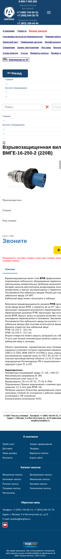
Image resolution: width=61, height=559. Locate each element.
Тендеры (34, 448)
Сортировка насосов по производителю (23, 36)
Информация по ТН (18, 60)
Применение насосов (31, 42)
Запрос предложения (28, 47)
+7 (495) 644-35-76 (27, 15)
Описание (10, 269)
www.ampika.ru (34, 553)
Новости (22, 31)
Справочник (9, 47)
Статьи (24, 53)
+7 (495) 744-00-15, (28, 12)
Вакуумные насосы (12, 474)
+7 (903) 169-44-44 (27, 23)
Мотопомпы (9, 492)
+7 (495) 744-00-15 (23, 509)
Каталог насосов (38, 31)
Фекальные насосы (40, 479)
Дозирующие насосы (41, 474)
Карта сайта (36, 457)
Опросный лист (10, 42)
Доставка (46, 47)
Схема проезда (10, 53)
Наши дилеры (10, 453)
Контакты (8, 457)
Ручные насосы (10, 483)
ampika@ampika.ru (20, 518)
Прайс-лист (8, 444)
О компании (8, 31)
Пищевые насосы (12, 488)
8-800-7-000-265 (28, 1)
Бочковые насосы (12, 479)
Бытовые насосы (38, 483)
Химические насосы (40, 488)
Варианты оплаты (39, 53)
